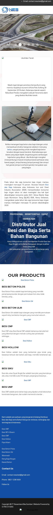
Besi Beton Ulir (12, 307)
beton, (9, 150)
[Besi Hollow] (26, 341)
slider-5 (33, 44)
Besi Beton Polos (13, 286)
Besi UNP (7, 387)
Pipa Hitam (6, 442)
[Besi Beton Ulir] (26, 301)
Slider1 (16, 44)
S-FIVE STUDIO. (8, 507)
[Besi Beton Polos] (26, 280)
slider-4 (28, 44)
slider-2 (20, 44)
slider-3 (24, 44)
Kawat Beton (7, 462)
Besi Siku (7, 368)
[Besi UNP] (26, 380)
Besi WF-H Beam (8, 432)
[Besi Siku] (26, 362)
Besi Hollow (10, 347)
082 (9, 480)
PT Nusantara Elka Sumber (22, 504)
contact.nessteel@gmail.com (18, 475)
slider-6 (37, 44)
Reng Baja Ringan (9, 459)
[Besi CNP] (26, 319)
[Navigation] (50, 10)
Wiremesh (6, 456)
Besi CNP (7, 326)
